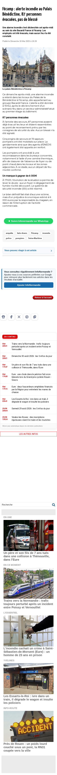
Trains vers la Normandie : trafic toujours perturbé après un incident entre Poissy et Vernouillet (28, 604)
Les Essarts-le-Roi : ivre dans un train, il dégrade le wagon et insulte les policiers (28, 699)
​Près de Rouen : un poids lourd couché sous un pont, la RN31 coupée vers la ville (25, 747)
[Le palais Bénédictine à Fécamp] (28, 48)
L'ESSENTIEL (11, 612)
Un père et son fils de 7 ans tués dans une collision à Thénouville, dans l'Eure (27, 556)
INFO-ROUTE (10, 708)
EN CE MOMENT (12, 565)
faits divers (22, 233)
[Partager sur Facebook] (11, 316)
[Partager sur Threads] (27, 316)
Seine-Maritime (35, 238)
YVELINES (9, 660)
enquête (9, 233)
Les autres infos (28, 434)
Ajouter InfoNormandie (28, 285)
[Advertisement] (28, 471)
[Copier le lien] (34, 316)
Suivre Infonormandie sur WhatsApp (29, 221)
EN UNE (8, 517)
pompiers (19, 238)
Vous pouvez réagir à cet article (20, 250)
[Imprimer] (3, 316)
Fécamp (34, 233)
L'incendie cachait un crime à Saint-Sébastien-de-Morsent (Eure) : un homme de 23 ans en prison (28, 652)
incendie (46, 233)
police (8, 238)
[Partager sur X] (19, 316)
